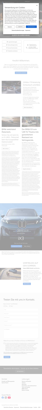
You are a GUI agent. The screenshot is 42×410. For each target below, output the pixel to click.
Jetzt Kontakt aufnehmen (21, 72)
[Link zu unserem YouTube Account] (9, 398)
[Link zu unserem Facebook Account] (3, 398)
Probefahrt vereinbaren (13, 51)
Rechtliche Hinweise (8, 407)
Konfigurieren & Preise (16, 246)
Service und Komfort (26, 381)
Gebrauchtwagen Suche (13, 44)
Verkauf (23, 382)
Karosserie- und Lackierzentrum (29, 385)
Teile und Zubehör (26, 387)
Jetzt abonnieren (20, 371)
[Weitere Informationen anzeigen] (33, 350)
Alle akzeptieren (31, 26)
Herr (12, 306)
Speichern (20, 26)
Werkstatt (24, 384)
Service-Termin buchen (12, 48)
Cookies (35, 407)
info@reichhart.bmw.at (33, 48)
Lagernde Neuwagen (12, 41)
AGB (39, 407)
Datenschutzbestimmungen (18, 30)
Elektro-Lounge (25, 390)
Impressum (27, 30)
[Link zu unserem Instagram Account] (6, 398)
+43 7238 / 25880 (32, 47)
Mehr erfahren (6, 148)
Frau (6, 306)
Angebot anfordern (27, 169)
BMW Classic (25, 388)
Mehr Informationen (28, 107)
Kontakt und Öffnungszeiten (8, 381)
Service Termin (5, 382)
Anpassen (10, 26)
